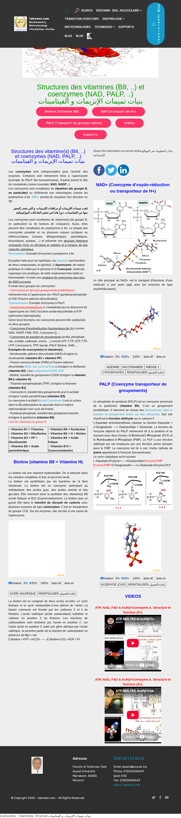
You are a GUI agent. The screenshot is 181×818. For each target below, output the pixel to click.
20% (34, 583)
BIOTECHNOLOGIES (78, 27)
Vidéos (129, 123)
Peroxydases (16, 253)
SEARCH (87, 10)
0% (26, 583)
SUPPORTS (126, 27)
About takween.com (127, 785)
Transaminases (18, 303)
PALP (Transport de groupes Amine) (74, 123)
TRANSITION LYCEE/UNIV (82, 18)
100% (44, 583)
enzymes (62, 260)
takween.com (41, 23)
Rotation (16, 583)
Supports (90, 134)
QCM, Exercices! (159, 24)
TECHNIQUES (103, 27)
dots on (69, 583)
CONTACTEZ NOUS (129, 758)
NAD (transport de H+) (118, 111)
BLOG (68, 36)
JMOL (35, 197)
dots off (56, 583)
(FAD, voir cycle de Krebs (40, 366)
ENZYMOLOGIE (112, 18)
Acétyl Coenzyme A (51, 400)
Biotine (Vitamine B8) (62, 111)
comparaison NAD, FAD (49, 370)
